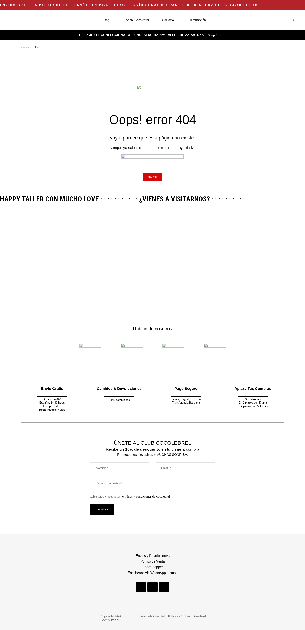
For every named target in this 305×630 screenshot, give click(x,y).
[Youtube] (164, 587)
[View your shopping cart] (290, 20)
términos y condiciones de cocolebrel (145, 496)
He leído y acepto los (131, 496)
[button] (217, 35)
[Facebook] (141, 587)
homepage (24, 47)
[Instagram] (152, 587)
